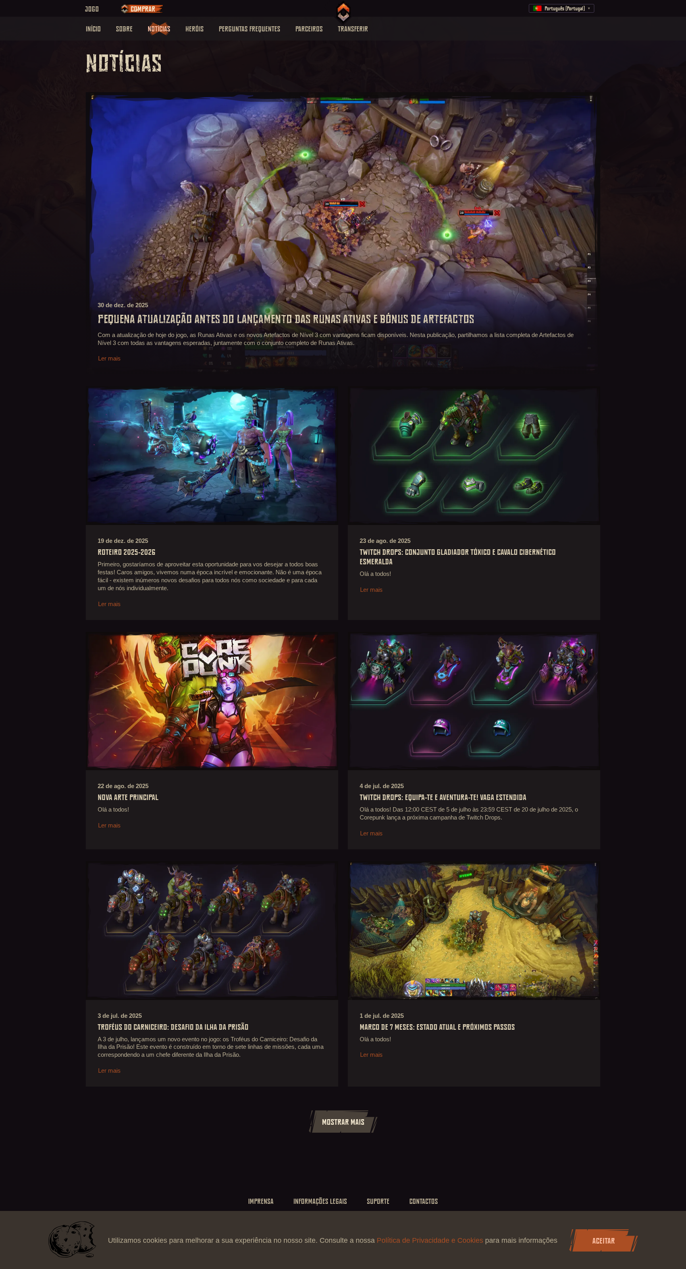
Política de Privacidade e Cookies (431, 1240)
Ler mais (109, 358)
